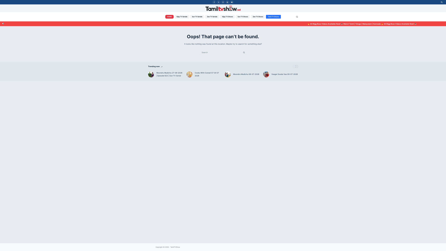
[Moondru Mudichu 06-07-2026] (228, 74)
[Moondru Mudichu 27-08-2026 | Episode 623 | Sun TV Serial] (151, 74)
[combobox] (221, 52)
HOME (169, 17)
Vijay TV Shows (227, 17)
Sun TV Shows (243, 17)
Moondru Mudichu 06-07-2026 (246, 74)
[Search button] (244, 52)
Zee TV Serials (212, 17)
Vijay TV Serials (181, 17)
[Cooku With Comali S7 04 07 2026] (189, 74)
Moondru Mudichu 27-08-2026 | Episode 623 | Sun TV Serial (169, 74)
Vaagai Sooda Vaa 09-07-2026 (284, 74)
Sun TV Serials (197, 17)
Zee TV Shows (258, 17)
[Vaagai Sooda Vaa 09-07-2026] (266, 74)
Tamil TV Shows (273, 17)
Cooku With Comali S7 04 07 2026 (207, 74)
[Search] (297, 17)
